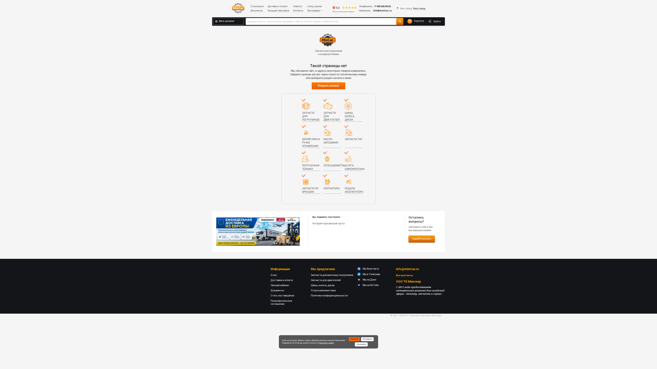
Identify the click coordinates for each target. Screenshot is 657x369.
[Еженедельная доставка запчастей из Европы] (258, 231)
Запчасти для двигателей (331, 116)
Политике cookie (326, 343)
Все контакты (404, 275)
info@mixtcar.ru (382, 10)
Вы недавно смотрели (326, 216)
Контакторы (332, 188)
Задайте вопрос (421, 238)
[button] (410, 8)
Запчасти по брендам (310, 190)
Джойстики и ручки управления (311, 143)
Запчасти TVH (353, 139)
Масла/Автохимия (331, 141)
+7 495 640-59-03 (382, 6)
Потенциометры (333, 165)
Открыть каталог (328, 86)
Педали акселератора (354, 190)
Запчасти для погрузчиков (310, 116)
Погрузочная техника (310, 167)
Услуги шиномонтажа (354, 167)
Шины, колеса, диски (350, 116)
